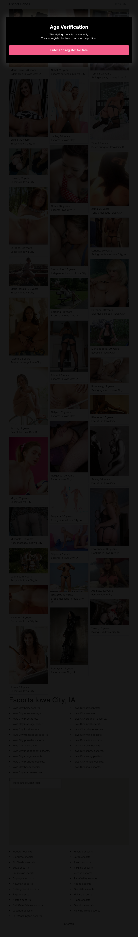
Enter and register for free (69, 50)
